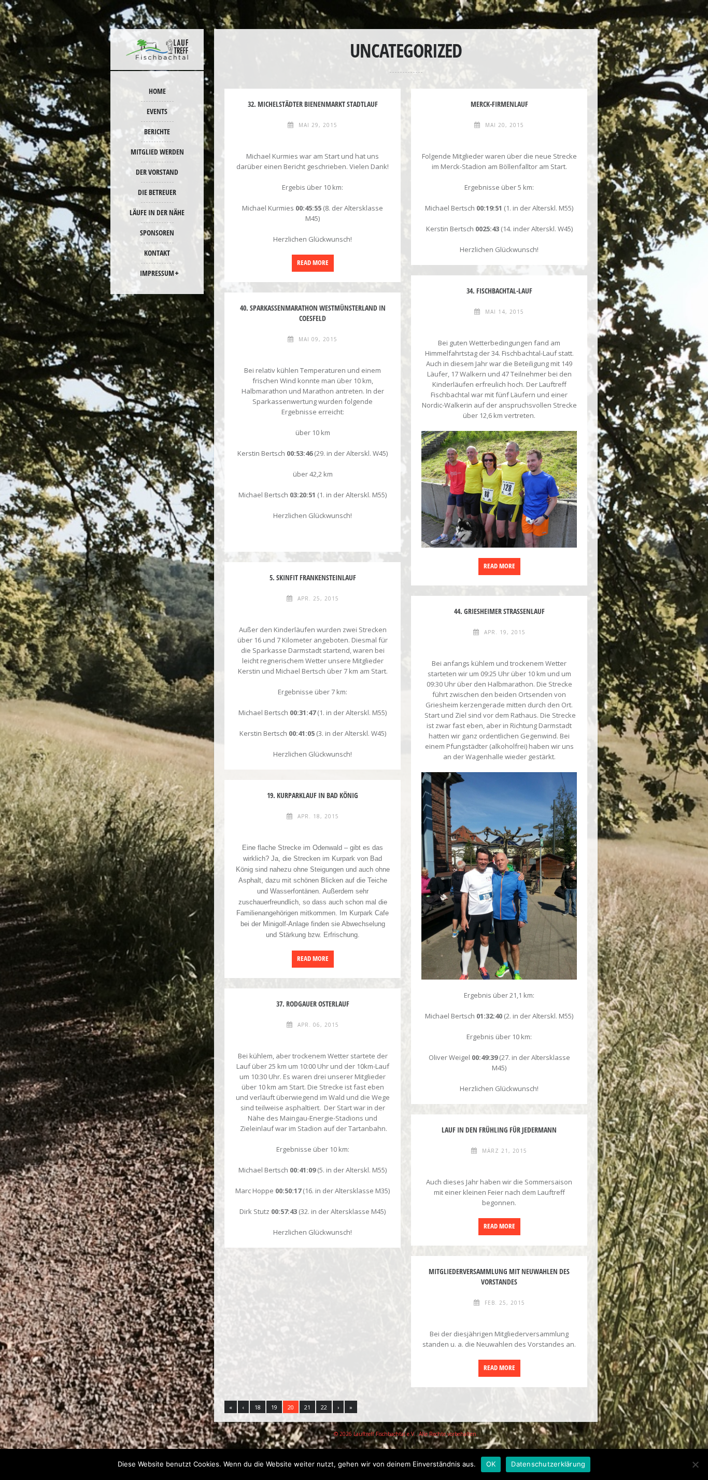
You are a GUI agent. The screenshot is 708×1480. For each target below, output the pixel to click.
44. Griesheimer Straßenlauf (499, 611)
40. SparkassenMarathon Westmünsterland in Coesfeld (313, 313)
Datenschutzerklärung (548, 1464)
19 (274, 1407)
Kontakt (157, 253)
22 (324, 1407)
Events (157, 111)
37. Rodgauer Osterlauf (312, 1004)
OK (491, 1464)
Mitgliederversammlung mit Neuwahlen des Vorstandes (499, 1276)
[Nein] (695, 1464)
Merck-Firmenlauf (499, 104)
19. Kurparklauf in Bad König (312, 795)
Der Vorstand (157, 172)
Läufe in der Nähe (157, 212)
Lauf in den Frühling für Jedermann (499, 1130)
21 (307, 1407)
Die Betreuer (157, 192)
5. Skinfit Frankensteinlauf (313, 577)
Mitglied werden (157, 152)
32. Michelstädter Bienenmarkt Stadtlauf (313, 104)
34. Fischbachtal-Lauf (499, 291)
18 (257, 1407)
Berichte (157, 131)
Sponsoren (157, 233)
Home (157, 91)
